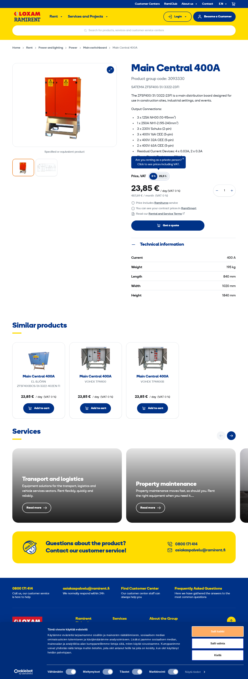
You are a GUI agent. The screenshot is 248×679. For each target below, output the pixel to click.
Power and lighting (50, 47)
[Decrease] (217, 190)
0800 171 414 (186, 544)
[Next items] (231, 435)
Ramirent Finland (84, 621)
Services (120, 619)
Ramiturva (161, 203)
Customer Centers (147, 4)
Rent (54, 16)
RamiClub (170, 4)
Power (73, 47)
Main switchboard (95, 47)
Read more (67, 485)
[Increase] (231, 190)
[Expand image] (110, 69)
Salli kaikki (217, 631)
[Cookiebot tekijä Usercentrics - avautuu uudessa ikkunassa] (23, 672)
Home (16, 47)
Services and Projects (85, 16)
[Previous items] (221, 435)
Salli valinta (217, 643)
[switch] (108, 672)
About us (187, 4)
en (221, 4)
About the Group (163, 619)
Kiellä (217, 655)
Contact (207, 4)
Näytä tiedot (192, 671)
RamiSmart (188, 208)
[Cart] (234, 4)
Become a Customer (218, 16)
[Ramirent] (27, 16)
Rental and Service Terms (165, 213)
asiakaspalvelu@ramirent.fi (200, 550)
